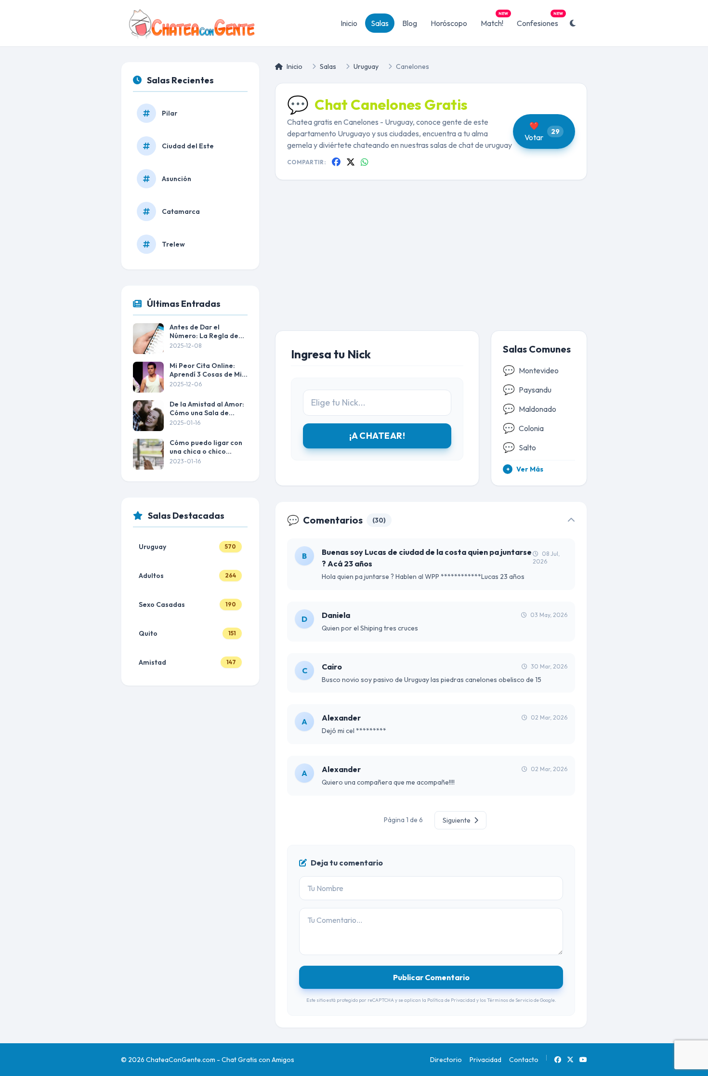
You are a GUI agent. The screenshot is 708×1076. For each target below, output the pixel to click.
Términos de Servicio (510, 1000)
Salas (380, 23)
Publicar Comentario (431, 977)
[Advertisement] (431, 263)
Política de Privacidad (451, 1000)
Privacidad (485, 1059)
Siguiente (457, 820)
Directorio (446, 1059)
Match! (494, 20)
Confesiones (540, 20)
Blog (409, 23)
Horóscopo (449, 23)
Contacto (523, 1059)
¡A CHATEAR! (377, 435)
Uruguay (366, 66)
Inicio (349, 23)
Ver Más (525, 469)
